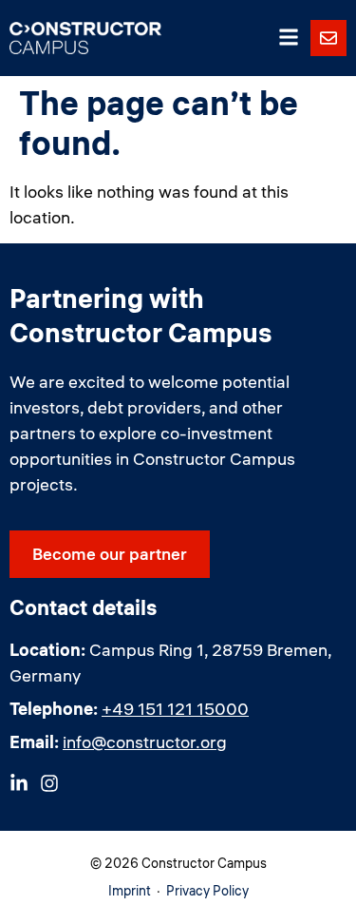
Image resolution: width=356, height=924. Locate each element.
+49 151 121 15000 (175, 709)
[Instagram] (49, 783)
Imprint (129, 890)
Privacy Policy (207, 890)
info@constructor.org (145, 742)
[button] (288, 38)
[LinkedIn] (18, 783)
